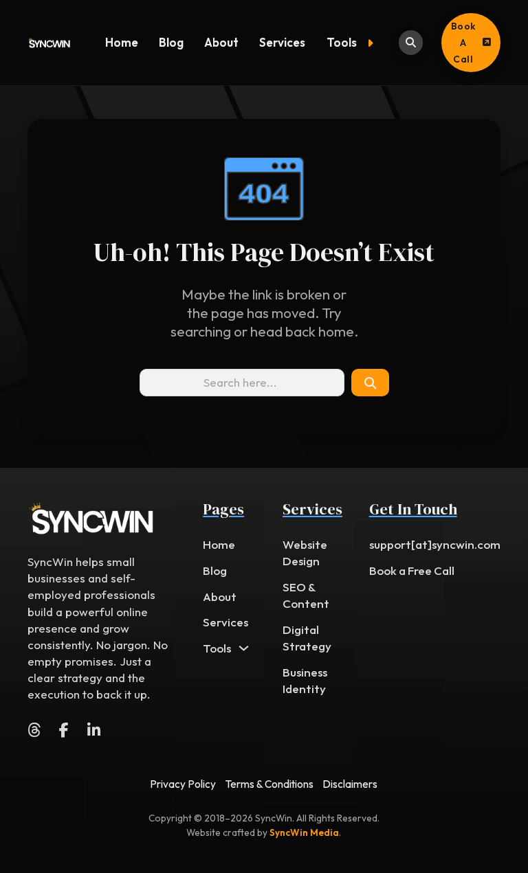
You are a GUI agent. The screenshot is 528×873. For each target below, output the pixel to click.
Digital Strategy (307, 637)
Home (121, 42)
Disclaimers (349, 784)
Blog (171, 42)
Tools (342, 42)
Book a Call (463, 42)
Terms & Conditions (270, 784)
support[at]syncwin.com (434, 544)
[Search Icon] (369, 382)
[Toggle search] (411, 42)
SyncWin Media (304, 832)
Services (282, 42)
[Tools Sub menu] (373, 43)
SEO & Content (306, 595)
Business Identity (305, 680)
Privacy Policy (183, 784)
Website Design (305, 552)
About (221, 42)
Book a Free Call (411, 570)
